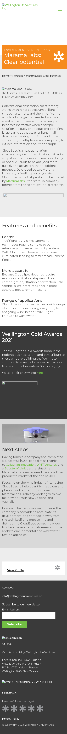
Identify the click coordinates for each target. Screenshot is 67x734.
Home (6, 75)
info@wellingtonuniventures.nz (22, 596)
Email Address (11, 609)
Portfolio (17, 75)
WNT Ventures (47, 464)
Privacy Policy (10, 718)
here (40, 372)
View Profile (15, 570)
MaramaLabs (15, 181)
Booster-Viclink (15, 468)
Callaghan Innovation (20, 464)
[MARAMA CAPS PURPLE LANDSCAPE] (33, 200)
